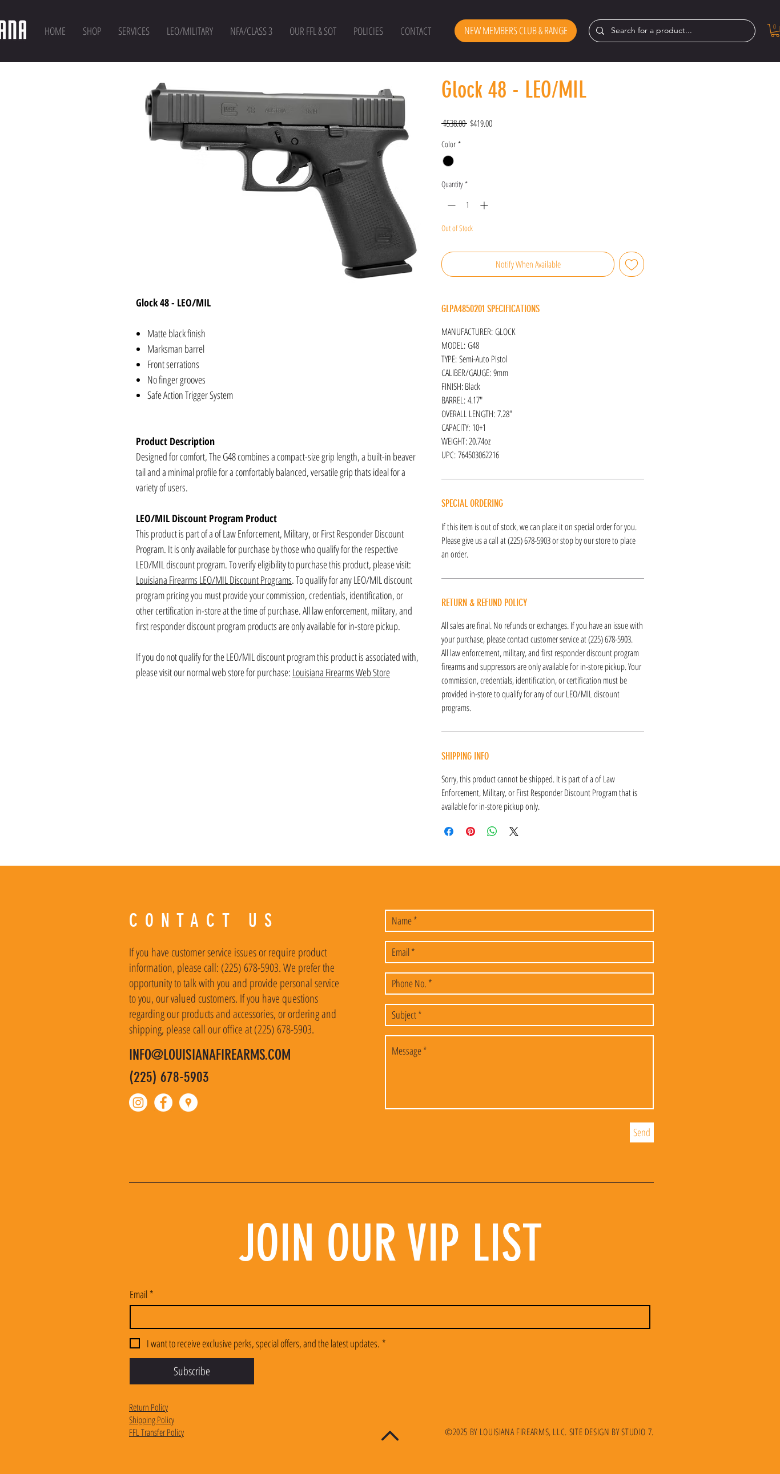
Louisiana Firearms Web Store (341, 672)
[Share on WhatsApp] (492, 831)
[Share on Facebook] (449, 831)
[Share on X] (514, 831)
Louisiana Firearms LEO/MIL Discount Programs (214, 580)
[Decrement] (450, 205)
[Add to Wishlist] (631, 264)
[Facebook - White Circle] (163, 1102)
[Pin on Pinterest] (470, 831)
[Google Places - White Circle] (188, 1102)
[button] (92, 31)
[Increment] (485, 205)
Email (142, 1294)
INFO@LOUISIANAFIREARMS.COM (210, 1055)
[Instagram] (138, 1102)
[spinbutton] (467, 205)
